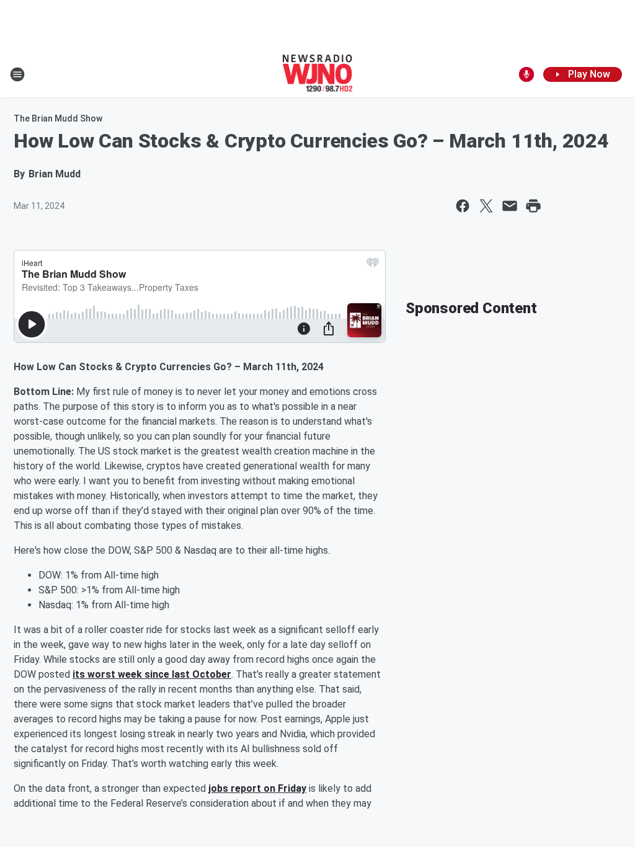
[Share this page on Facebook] (462, 206)
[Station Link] (318, 74)
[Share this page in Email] (509, 206)
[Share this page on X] (486, 206)
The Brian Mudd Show (58, 118)
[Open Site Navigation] (17, 74)
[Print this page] (533, 206)
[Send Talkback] (526, 74)
